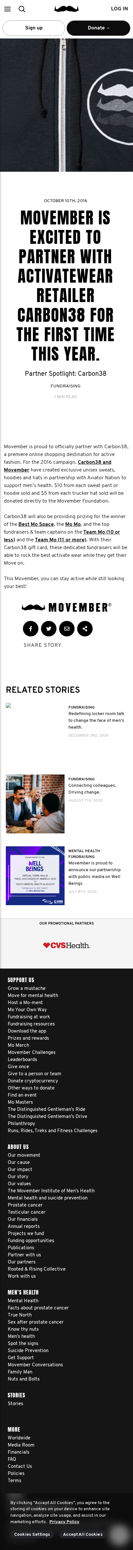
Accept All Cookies (83, 1534)
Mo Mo (73, 524)
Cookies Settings (32, 1534)
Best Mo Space (36, 524)
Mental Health (84, 851)
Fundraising (66, 386)
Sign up (34, 28)
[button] (7, 9)
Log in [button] (119, 9)
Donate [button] (92, 31)
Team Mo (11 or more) (61, 540)
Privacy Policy (64, 1522)
